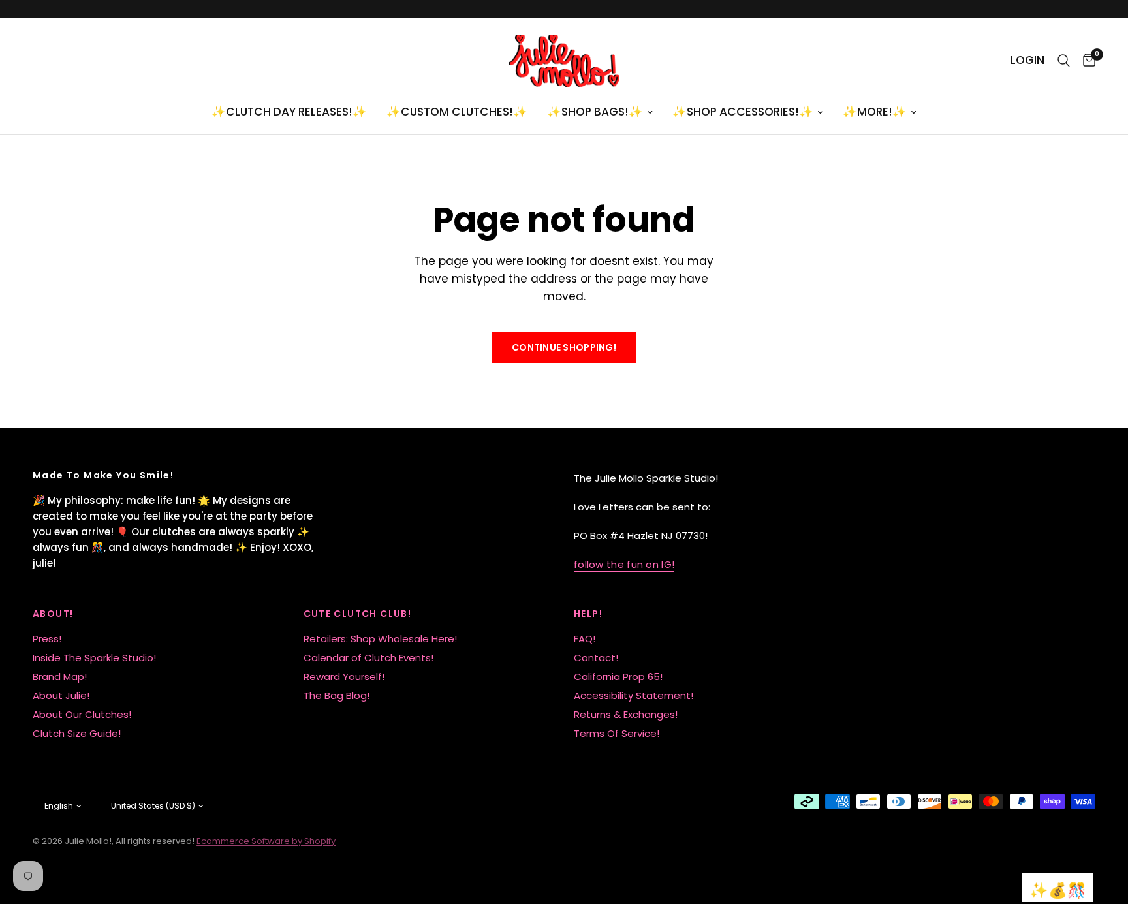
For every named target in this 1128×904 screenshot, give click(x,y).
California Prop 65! (618, 676)
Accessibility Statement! (633, 695)
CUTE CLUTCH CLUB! (358, 613)
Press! (47, 639)
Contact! (596, 657)
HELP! (588, 613)
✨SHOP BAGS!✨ (595, 111)
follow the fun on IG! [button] (624, 564)
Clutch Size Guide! (77, 733)
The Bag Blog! (336, 695)
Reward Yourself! (344, 676)
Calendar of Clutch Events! (368, 657)
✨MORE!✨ (875, 111)
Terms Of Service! (616, 733)
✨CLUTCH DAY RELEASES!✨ (289, 111)
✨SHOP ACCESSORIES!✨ (742, 111)
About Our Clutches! (82, 714)
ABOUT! (53, 613)
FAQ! (584, 639)
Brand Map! (60, 676)
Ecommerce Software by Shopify (266, 841)
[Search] (1063, 61)
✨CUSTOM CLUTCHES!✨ (456, 111)
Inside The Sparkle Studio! (94, 657)
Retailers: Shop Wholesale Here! (380, 639)
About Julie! (61, 695)
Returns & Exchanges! (626, 714)
